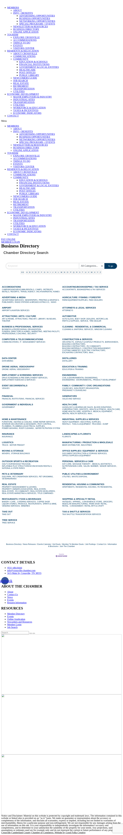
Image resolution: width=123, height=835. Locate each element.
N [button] (64, 272)
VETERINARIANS (9, 479)
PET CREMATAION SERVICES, (25, 477)
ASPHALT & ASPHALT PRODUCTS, (89, 342)
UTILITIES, (66, 477)
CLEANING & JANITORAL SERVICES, (78, 329)
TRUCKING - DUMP (100, 424)
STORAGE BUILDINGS (20, 453)
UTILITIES (19, 91)
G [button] (44, 272)
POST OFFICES (27, 72)
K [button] (55, 272)
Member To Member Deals (73, 544)
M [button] (61, 272)
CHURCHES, (67, 388)
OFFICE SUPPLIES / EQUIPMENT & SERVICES (85, 451)
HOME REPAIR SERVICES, (44, 422)
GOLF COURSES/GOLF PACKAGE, (16, 464)
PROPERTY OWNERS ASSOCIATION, (17, 489)
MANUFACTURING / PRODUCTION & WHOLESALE (87, 442)
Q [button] (73, 272)
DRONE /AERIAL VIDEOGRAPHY (18, 366)
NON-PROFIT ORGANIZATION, (86, 388)
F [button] (41, 272)
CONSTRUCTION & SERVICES (77, 339)
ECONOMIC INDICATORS (27, 113)
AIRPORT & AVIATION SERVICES (15, 310)
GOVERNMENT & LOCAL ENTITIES (39, 67)
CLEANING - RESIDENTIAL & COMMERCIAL (84, 326)
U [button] (85, 272)
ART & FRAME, (8, 319)
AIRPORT (6, 308)
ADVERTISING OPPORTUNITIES (37, 15)
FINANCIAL (7, 396)
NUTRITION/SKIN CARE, (72, 466)
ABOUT (17, 10)
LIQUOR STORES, (9, 504)
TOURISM (12, 34)
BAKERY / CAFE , (9, 502)
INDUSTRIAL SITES (24, 99)
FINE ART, (33, 319)
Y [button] (97, 272)
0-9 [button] (22, 272)
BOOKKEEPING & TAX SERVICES (91, 290)
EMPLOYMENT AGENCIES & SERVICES (18, 380)
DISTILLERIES (69, 358)
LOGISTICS (7, 442)
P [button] (70, 272)
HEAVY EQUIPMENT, (71, 422)
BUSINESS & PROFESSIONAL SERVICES (22, 326)
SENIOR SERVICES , (108, 466)
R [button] (76, 272)
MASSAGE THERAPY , (82, 464)
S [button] (79, 272)
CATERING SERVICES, (26, 502)
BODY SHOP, (80, 319)
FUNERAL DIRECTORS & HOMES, (16, 331)
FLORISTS (66, 437)
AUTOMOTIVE (69, 316)
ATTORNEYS (67, 310)
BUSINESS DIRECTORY (26, 29)
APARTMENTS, (68, 487)
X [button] (94, 272)
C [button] (32, 272)
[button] (61, 121)
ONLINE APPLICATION (26, 32)
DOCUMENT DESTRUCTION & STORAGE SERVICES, (84, 453)
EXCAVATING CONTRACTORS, (75, 352)
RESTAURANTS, (35, 504)
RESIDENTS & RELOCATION (23, 51)
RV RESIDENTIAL (105, 487)
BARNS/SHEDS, (111, 342)
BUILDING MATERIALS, (72, 348)
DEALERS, (90, 319)
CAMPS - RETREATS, (44, 290)
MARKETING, (37, 331)
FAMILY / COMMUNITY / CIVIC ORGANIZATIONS (86, 385)
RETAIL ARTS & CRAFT (94, 506)
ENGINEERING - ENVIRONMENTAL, (77, 380)
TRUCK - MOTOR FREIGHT (13, 445)
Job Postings (90, 544)
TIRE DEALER (95, 321)
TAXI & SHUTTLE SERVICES (76, 511)
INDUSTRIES (86, 445)
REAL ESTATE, (40, 489)
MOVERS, (6, 453)
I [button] (50, 272)
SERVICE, (84, 321)
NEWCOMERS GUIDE (25, 78)
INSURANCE (8, 434)
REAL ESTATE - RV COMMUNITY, (16, 491)
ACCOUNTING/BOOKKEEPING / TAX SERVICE (85, 287)
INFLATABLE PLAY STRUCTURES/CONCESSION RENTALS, (27, 466)
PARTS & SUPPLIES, (71, 321)
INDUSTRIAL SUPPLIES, (90, 422)
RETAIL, (104, 504)
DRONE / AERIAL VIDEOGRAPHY (16, 369)
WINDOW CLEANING (103, 329)
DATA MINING (7, 361)
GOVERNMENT (8, 407)
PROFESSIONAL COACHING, (14, 334)
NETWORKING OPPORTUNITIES (37, 21)
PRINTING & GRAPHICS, (49, 300)
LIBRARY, (42, 319)
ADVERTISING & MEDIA (14, 297)
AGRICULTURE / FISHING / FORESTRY (81, 297)
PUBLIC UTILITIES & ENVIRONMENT (80, 474)
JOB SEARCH (20, 80)
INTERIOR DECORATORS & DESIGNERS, (19, 424)
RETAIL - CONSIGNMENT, (73, 506)
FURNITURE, (7, 422)
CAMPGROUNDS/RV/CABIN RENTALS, (18, 290)
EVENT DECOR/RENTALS (14, 385)
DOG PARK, (7, 477)
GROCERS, (108, 502)
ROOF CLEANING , (27, 428)
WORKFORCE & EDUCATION (29, 107)
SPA (64, 468)
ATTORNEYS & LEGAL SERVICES (79, 308)
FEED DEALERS (96, 300)
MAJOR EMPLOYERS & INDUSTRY (32, 97)
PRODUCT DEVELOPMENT (104, 380)
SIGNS (53, 302)
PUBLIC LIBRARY (29, 75)
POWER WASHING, (10, 428)
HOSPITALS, (87, 411)
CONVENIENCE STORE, (92, 502)
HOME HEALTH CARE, (71, 411)
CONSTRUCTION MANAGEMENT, (96, 348)
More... (91, 352)
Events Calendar (44, 544)
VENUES (5, 388)
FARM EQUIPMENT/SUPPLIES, (75, 300)
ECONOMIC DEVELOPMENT (23, 94)
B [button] (29, 272)
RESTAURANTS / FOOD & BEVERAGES (21, 499)
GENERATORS (69, 396)
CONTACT (13, 115)
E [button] (38, 272)
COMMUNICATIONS (24, 56)
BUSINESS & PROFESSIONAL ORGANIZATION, (21, 329)
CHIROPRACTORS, (70, 409)
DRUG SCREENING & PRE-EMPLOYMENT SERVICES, (25, 378)
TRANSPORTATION (24, 88)
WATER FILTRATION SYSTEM (47, 428)
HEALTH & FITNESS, (97, 409)
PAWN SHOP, (94, 504)
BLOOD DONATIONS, (103, 407)
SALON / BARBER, (91, 466)
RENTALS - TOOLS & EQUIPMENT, (76, 424)
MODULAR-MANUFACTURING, (75, 504)
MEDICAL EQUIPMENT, (102, 411)
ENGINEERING (69, 375)
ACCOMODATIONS (11, 287)
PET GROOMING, (46, 477)
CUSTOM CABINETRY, (71, 350)
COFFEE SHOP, (43, 502)
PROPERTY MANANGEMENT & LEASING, (19, 487)
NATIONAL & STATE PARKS (13, 468)
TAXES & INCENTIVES (25, 110)
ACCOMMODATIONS (25, 40)
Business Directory (13, 544)
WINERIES (25, 506)
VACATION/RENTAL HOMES (48, 292)
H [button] (47, 272)
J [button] (52, 272)
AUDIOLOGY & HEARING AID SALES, (77, 407)
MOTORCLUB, (102, 319)
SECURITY (31, 334)
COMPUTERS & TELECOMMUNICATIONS (22, 339)
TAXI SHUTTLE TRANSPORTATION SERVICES (81, 514)
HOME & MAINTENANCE (14, 419)
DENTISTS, (84, 409)
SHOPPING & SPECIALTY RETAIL (79, 499)
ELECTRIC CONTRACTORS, (94, 350)
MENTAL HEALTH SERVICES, (74, 413)
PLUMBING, (7, 426)
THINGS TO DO (21, 42)
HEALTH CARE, (113, 409)
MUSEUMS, (51, 319)
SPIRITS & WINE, (50, 504)
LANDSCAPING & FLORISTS (76, 434)
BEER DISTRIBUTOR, (71, 445)
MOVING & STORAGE (13, 451)
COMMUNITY (20, 59)
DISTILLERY (67, 361)
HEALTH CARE (69, 404)
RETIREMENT (21, 86)
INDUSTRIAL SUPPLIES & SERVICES (80, 419)
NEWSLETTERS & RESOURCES (30, 26)
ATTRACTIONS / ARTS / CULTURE (19, 316)
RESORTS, (15, 292)
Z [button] (100, 272)
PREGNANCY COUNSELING (74, 390)
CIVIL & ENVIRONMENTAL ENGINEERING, (80, 378)
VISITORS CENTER (23, 48)
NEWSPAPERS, (31, 300)
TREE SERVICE (9, 520)
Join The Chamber (67, 546)
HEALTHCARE (27, 70)
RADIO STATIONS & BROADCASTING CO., (32, 302)
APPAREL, (77, 502)
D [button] (35, 272)
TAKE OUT (7, 511)
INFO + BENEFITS (23, 13)
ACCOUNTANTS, (69, 290)
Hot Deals (56, 544)
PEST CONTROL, (45, 424)
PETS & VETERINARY (12, 474)
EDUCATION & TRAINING (74, 366)
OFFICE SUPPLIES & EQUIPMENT (76, 456)
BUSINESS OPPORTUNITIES (34, 18)
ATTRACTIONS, (21, 319)
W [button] (91, 272)
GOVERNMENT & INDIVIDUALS (17, 404)
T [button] (82, 272)
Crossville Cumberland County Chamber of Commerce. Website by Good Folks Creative (43, 832)
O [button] (67, 272)
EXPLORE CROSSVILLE (26, 37)
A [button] (26, 272)
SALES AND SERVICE (71, 399)
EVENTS (18, 45)
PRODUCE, (22, 504)
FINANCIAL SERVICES (34, 399)
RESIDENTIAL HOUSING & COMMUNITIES (83, 484)
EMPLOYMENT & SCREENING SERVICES (22, 375)
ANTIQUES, (67, 502)
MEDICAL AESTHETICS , (102, 464)
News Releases (29, 544)
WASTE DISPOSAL (79, 477)
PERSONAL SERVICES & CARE (77, 461)
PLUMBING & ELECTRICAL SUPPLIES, (29, 426)
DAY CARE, (67, 464)
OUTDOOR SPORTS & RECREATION (20, 461)
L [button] (58, 272)
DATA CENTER (9, 358)
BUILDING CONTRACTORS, (74, 344)
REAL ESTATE (21, 83)
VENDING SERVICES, (11, 506)
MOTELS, (6, 292)
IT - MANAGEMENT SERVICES (32, 342)
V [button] (88, 272)
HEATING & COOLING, (23, 422)
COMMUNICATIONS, (10, 342)
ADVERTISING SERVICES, (13, 300)
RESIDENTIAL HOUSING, (86, 487)
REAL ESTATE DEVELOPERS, (42, 491)
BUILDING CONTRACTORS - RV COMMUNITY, (81, 346)
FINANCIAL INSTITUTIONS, (13, 399)
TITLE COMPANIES (45, 493)
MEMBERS (13, 7)
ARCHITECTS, (68, 342)
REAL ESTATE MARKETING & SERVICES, (19, 493)
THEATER (6, 321)
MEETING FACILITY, (51, 331)
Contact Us (101, 544)
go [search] (112, 266)
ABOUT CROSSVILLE (25, 53)
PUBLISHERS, (8, 302)
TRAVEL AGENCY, (27, 292)
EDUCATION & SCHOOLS (33, 61)
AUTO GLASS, (68, 319)
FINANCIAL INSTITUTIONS (34, 64)
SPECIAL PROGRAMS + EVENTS (37, 24)
